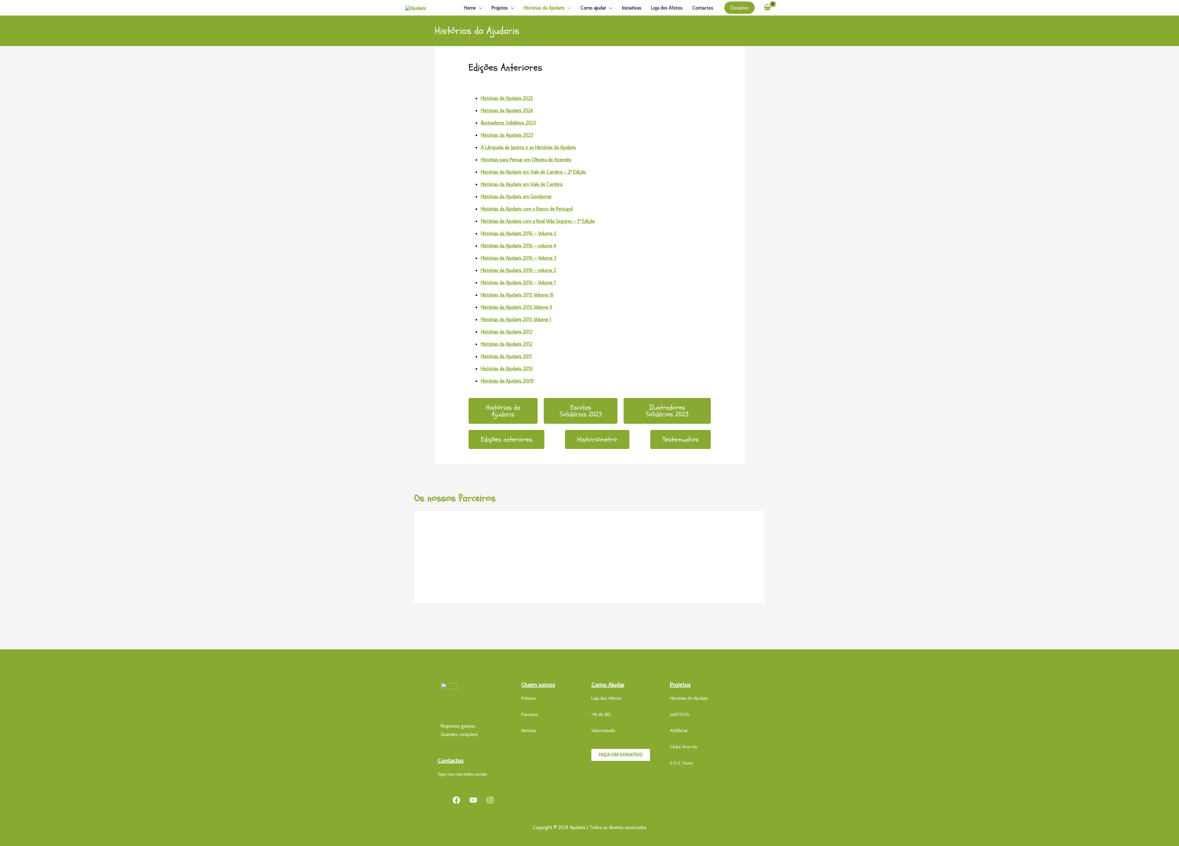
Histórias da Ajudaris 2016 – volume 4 (518, 245)
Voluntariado (603, 730)
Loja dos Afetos (667, 8)
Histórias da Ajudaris (544, 8)
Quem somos (538, 684)
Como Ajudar (608, 684)
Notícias (528, 730)
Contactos (702, 8)
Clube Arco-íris (683, 747)
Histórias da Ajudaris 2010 (507, 368)
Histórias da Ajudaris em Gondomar (516, 196)
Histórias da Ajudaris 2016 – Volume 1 (518, 282)
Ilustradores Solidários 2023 (508, 123)
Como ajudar (593, 8)
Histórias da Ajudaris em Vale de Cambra (521, 184)
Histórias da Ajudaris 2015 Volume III (517, 295)
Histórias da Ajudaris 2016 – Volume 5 (518, 233)
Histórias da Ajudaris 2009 (507, 381)
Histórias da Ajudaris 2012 (506, 344)
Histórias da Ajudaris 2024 (507, 110)
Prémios (528, 698)
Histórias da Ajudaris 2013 (507, 332)
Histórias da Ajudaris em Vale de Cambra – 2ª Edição (533, 172)
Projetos (500, 8)
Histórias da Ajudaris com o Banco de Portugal (527, 209)
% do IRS (602, 714)
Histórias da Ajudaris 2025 (507, 98)
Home (470, 8)
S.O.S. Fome (681, 763)
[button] (479, 7)
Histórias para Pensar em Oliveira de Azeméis (526, 159)
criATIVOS (679, 714)
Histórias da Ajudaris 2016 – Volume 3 (519, 258)
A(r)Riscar (678, 730)
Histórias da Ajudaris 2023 (507, 135)
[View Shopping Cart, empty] (767, 8)
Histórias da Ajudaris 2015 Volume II (516, 307)
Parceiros (529, 714)
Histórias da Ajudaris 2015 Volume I (516, 319)
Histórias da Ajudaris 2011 (506, 356)
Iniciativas (631, 8)
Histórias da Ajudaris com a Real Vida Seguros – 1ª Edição (538, 221)
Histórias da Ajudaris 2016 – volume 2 (518, 270)
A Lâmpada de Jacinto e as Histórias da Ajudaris (528, 147)
